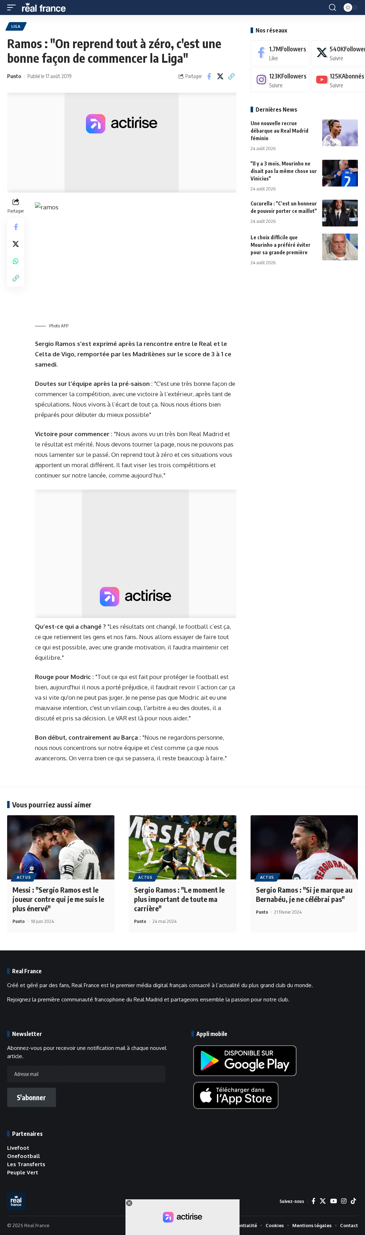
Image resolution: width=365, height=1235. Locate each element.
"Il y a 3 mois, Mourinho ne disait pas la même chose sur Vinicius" (284, 171)
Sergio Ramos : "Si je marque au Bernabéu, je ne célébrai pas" (304, 894)
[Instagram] (280, 80)
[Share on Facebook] (209, 76)
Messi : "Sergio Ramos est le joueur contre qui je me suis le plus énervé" (58, 899)
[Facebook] (280, 53)
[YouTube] (333, 1201)
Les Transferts (26, 1164)
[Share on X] (220, 76)
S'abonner (31, 1097)
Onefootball (23, 1156)
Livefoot (18, 1147)
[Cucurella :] (340, 213)
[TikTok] (353, 1201)
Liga (16, 26)
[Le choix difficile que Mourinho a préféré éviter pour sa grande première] (340, 247)
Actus (24, 877)
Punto (14, 76)
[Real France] (47, 7)
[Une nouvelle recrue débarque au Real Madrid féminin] (340, 132)
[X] (323, 1201)
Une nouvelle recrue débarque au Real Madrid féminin (279, 130)
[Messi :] (60, 847)
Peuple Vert (22, 1172)
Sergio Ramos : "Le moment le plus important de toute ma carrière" (179, 899)
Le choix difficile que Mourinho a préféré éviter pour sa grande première (280, 244)
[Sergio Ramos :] (182, 847)
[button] (13, 7)
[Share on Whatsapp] (15, 261)
